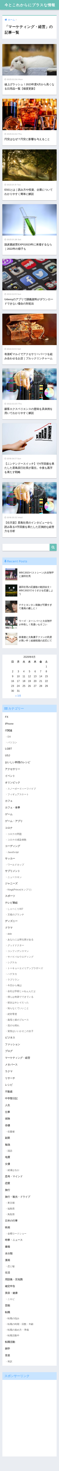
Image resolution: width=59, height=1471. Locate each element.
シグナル (12, 962)
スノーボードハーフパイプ (22, 788)
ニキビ (11, 1299)
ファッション (12, 1044)
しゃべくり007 (15, 908)
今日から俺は (15, 985)
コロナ (9, 827)
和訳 (10, 1361)
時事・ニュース (14, 1239)
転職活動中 (13, 1335)
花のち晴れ (13, 1025)
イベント (10, 775)
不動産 (9, 1091)
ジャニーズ (11, 883)
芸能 (7, 1305)
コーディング (12, 845)
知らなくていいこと (18, 1008)
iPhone (9, 723)
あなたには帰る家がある (21, 939)
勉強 (7, 1144)
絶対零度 (12, 1014)
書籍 (7, 1246)
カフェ (9, 800)
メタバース (11, 1064)
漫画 (7, 1260)
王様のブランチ (16, 914)
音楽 (7, 1355)
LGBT (8, 748)
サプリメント (12, 870)
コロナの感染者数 (17, 839)
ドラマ (9, 927)
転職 (7, 1312)
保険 (7, 1118)
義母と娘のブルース (18, 1019)
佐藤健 (11, 1131)
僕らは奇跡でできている (21, 996)
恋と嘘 (11, 1266)
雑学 (7, 1348)
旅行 (7, 1189)
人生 (7, 1105)
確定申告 (10, 1286)
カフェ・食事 (12, 807)
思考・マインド (14, 1176)
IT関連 (8, 730)
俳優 (7, 1125)
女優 (7, 1163)
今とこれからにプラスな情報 (30, 5)
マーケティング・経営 (17, 1057)
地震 (7, 1157)
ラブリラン (13, 979)
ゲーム (9, 814)
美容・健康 (11, 1292)
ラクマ (9, 1071)
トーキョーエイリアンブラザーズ (25, 968)
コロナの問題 (15, 834)
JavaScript (13, 852)
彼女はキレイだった (18, 1002)
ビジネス (10, 1037)
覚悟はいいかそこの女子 (21, 1031)
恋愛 (7, 1183)
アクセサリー (12, 769)
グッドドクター (16, 945)
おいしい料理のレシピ (17, 762)
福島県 (11, 1208)
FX (6, 716)
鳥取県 (11, 1214)
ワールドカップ (16, 864)
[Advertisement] (29, 1418)
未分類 (9, 1253)
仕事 (7, 1111)
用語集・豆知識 (14, 1279)
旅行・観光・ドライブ (17, 1196)
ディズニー (11, 920)
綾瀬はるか (13, 1170)
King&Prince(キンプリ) (19, 889)
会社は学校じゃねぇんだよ (22, 991)
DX (9, 736)
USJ (7, 755)
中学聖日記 (11, 1098)
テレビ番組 (11, 902)
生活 (7, 1272)
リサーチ (10, 1078)
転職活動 (10, 1341)
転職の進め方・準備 (18, 1329)
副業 (7, 1137)
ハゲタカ (12, 974)
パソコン (12, 742)
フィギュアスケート (18, 794)
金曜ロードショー (17, 1233)
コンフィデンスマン (18, 951)
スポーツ (10, 895)
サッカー (10, 858)
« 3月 (18, 695)
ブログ (9, 1050)
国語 (10, 1150)
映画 (7, 1227)
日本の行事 (11, 1220)
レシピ (9, 1084)
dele (10, 933)
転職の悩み (13, 1318)
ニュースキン (15, 877)
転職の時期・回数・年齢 (21, 1324)
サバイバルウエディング (21, 956)
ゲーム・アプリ (14, 821)
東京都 (11, 1202)
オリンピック (12, 782)
